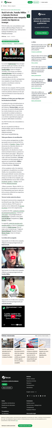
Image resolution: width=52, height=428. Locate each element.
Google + (10, 181)
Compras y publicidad (36, 51)
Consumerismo (30, 385)
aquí (17, 420)
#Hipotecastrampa (11, 183)
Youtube (12, 144)
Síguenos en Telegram (18, 43)
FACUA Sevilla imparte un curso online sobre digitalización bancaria (43, 353)
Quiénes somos (30, 403)
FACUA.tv (29, 383)
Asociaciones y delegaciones (34, 405)
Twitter (16, 181)
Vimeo (18, 144)
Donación (36, 2)
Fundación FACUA (31, 409)
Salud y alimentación (36, 75)
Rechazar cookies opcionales (8, 425)
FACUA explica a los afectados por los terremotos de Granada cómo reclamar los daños (7, 353)
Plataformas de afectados (8, 405)
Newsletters (30, 387)
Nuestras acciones (31, 381)
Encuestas (4, 407)
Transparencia (30, 407)
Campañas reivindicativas (8, 403)
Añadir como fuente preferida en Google (10, 41)
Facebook (4, 181)
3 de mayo (20, 225)
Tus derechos (5, 413)
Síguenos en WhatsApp (7, 43)
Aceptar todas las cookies (25, 425)
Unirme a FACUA (42, 33)
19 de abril (5, 215)
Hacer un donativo (7, 387)
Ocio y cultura (34, 62)
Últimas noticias (31, 378)
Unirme (30, 2)
